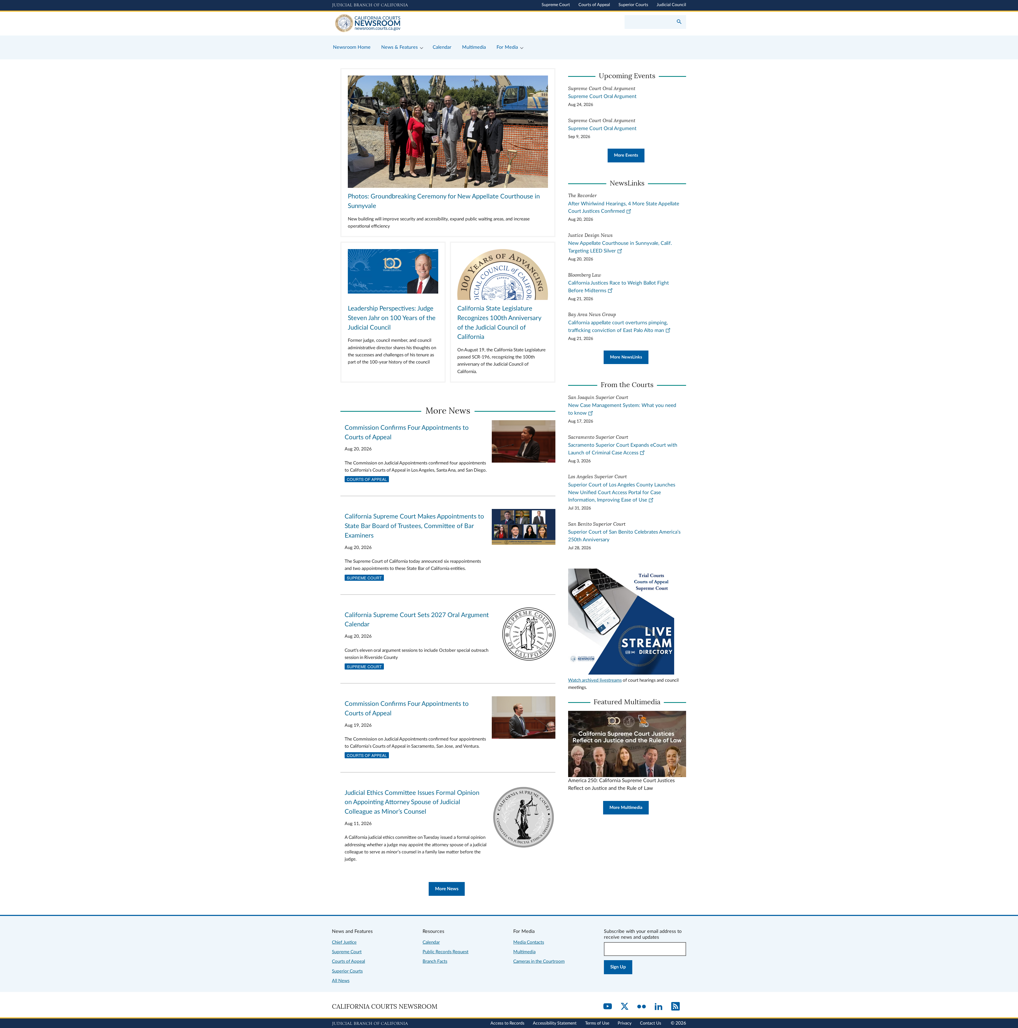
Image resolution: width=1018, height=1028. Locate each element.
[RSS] (675, 1007)
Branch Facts (435, 961)
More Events (626, 155)
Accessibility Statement (555, 1023)
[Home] (420, 24)
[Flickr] (641, 1007)
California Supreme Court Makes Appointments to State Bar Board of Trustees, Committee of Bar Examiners (414, 526)
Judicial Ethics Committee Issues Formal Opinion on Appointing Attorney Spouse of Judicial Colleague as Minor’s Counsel (412, 802)
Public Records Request (445, 952)
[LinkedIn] (658, 1007)
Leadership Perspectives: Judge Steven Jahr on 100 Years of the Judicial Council (392, 318)
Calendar (431, 942)
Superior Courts (633, 5)
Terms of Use (597, 1023)
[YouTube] (607, 1007)
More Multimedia (625, 807)
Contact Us (650, 1023)
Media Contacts (528, 942)
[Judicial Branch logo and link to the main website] (370, 5)
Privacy (624, 1023)
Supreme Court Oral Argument (602, 96)
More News (446, 889)
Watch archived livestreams (595, 680)
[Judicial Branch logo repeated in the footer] (370, 1024)
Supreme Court (556, 5)
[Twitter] (624, 1007)
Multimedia (524, 952)
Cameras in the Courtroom (539, 961)
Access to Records (507, 1023)
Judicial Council (671, 5)
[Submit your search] (679, 22)
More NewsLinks (626, 357)
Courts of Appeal (594, 5)
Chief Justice (344, 942)
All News (340, 980)
